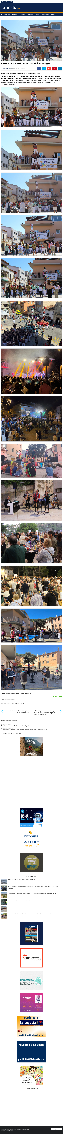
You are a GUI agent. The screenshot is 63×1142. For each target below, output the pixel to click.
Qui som (22, 1129)
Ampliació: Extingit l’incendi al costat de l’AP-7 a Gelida (21, 879)
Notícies (6, 14)
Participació (45, 14)
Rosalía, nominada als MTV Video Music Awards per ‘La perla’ (17, 726)
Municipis (15, 14)
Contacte (11, 1130)
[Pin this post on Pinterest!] (54, 68)
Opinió (37, 14)
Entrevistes (30, 14)
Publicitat (27, 1129)
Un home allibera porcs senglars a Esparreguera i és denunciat (23, 900)
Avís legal (18, 1129)
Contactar (3, 18)
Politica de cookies (5, 1130)
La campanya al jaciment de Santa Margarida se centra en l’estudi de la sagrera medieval (24, 729)
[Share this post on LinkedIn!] (60, 68)
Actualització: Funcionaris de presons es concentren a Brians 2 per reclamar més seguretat (30, 907)
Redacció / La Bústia (7, 68)
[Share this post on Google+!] (49, 68)
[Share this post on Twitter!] (44, 68)
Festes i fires (10, 699)
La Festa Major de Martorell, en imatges (11, 733)
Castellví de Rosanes (13, 703)
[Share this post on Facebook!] (39, 68)
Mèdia (53, 14)
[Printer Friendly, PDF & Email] (57, 696)
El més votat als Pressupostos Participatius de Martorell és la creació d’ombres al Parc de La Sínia (32, 893)
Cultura (22, 703)
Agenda (23, 14)
